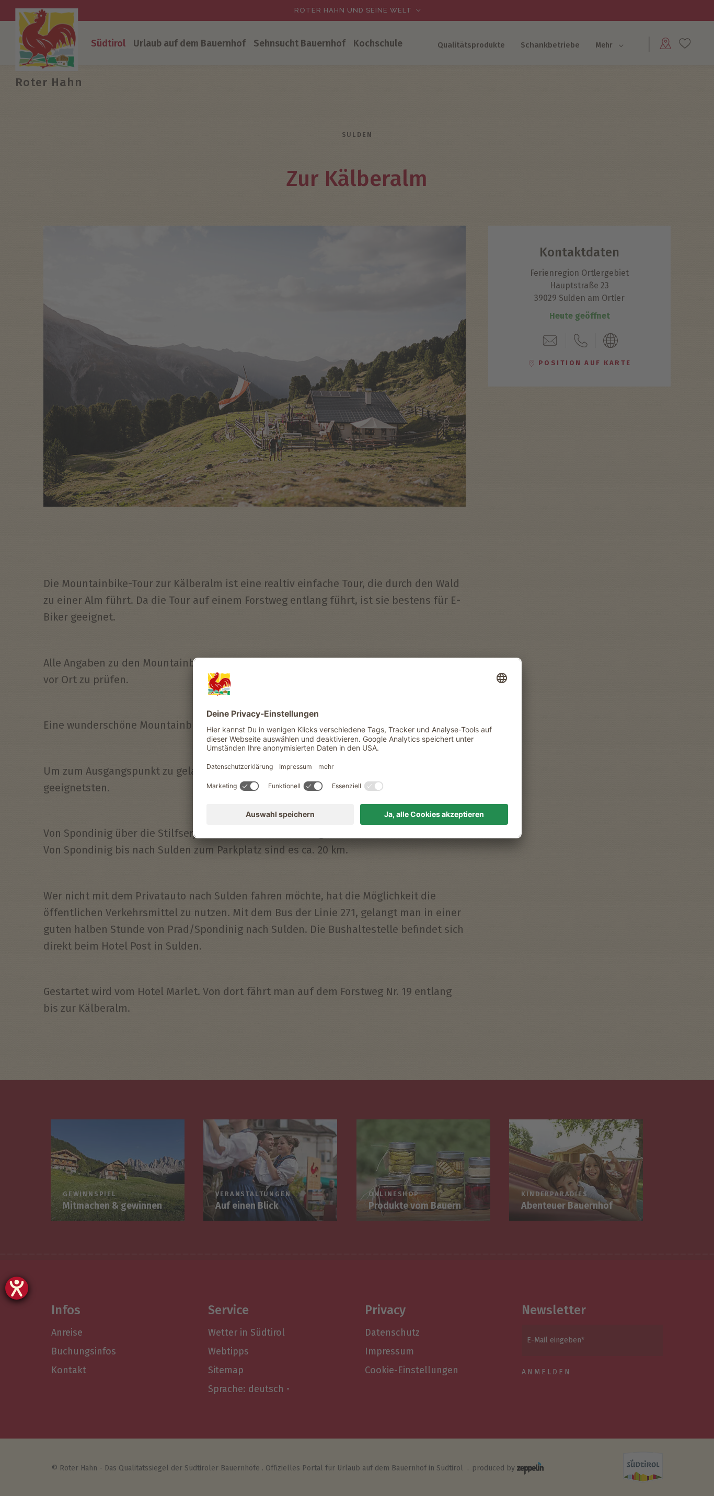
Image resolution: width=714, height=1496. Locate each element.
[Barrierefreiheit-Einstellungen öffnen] (16, 1288)
